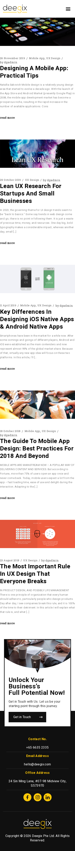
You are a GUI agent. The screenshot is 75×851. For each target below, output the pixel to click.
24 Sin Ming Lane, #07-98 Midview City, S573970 (37, 783)
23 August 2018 (9, 560)
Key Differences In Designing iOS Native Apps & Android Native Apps (37, 319)
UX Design (53, 58)
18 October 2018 (10, 431)
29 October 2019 (10, 179)
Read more (7, 117)
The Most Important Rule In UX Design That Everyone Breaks (35, 574)
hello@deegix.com (37, 764)
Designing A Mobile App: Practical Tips (34, 72)
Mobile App (37, 58)
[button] (68, 9)
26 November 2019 (12, 58)
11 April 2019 (8, 305)
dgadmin (8, 62)
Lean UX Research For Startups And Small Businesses (31, 193)
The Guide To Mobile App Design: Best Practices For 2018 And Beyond (37, 448)
